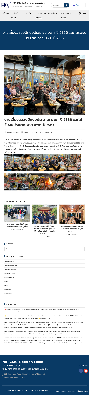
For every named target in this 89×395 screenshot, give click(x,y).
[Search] (66, 5)
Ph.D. (6, 285)
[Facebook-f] (81, 371)
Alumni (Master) (9, 261)
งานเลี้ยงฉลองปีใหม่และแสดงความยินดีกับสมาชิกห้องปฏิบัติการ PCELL (72, 228)
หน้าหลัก (6, 13)
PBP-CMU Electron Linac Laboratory (28, 3)
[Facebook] (80, 13)
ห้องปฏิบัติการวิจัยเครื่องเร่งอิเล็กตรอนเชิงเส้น (27, 7)
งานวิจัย (28, 13)
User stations (66, 13)
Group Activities (46, 132)
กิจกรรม (38, 17)
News (6, 281)
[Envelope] (84, 13)
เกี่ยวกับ (16, 13)
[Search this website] (44, 249)
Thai (77, 5)
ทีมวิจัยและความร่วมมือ (46, 13)
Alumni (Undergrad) (10, 269)
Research (7, 289)
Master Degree (9, 277)
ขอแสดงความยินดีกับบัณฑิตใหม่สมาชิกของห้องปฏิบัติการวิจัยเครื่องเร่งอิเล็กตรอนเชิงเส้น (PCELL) (44, 230)
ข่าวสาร (13, 17)
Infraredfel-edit (13, 132)
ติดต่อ (63, 17)
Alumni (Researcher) (11, 265)
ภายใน (6, 297)
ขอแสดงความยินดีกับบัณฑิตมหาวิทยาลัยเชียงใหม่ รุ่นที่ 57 (17, 225)
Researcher (8, 293)
